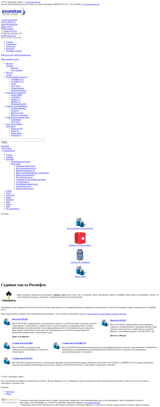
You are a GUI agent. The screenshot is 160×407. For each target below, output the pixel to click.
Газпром (9, 157)
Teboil (8, 204)
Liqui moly (10, 195)
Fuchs (8, 193)
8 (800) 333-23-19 (8, 36)
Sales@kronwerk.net (9, 24)
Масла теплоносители (25, 175)
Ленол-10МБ (16, 95)
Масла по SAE (17, 113)
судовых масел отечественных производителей (106, 314)
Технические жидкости (16, 93)
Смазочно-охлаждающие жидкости (31, 179)
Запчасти (15, 111)
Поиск (9, 394)
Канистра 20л (17, 128)
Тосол (13, 84)
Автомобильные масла (20, 162)
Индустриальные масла (26, 168)
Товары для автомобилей (16, 106)
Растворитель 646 (18, 104)
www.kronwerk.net (32, 2)
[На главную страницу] (13, 18)
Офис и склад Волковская (7, 28)
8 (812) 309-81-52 (8, 22)
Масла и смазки (9, 73)
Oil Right (9, 200)
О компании (11, 44)
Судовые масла (22, 182)
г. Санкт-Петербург (9, 20)
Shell (8, 202)
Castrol (9, 191)
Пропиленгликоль (18, 90)
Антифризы (16, 120)
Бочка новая (16, 133)
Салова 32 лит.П (10, 31)
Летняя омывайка (18, 108)
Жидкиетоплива (9, 64)
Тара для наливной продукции (14, 125)
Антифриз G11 (17, 79)
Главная (9, 42)
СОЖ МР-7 (16, 97)
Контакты (10, 48)
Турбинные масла (23, 186)
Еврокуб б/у (16, 135)
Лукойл (9, 155)
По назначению (12, 209)
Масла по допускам (19, 115)
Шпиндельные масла (25, 188)
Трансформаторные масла (27, 184)
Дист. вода (15, 86)
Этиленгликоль (17, 88)
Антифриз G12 (17, 81)
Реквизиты (10, 46)
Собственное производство (17, 117)
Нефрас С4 (15, 102)
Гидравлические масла (25, 166)
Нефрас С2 (15, 99)
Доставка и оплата (14, 51)
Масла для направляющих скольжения (32, 173)
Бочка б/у (15, 131)
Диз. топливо (16, 70)
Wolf (8, 206)
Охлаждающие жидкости (16, 77)
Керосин (14, 68)
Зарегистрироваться (22, 55)
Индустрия (15, 164)
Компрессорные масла (25, 170)
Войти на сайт (7, 55)
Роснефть (10, 159)
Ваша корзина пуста (9, 59)
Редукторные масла (24, 177)
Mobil (8, 197)
